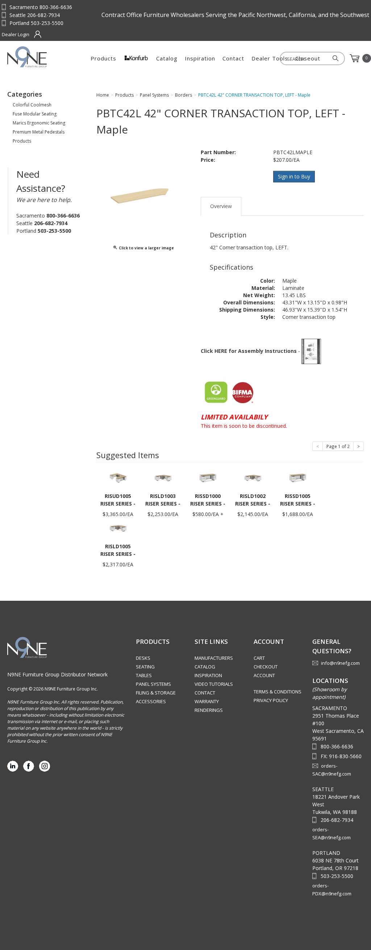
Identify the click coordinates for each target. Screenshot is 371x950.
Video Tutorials (214, 684)
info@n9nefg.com (340, 663)
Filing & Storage (156, 692)
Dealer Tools (269, 58)
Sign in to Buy (294, 176)
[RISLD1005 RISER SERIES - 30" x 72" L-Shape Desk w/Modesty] (118, 527)
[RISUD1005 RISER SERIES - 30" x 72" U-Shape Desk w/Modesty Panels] (118, 477)
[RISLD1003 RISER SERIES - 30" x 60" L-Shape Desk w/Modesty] (163, 477)
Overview (221, 206)
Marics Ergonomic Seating (39, 123)
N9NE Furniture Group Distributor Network (57, 674)
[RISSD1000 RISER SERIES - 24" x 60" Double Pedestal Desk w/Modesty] (207, 477)
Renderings (209, 710)
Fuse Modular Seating (35, 114)
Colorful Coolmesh (32, 105)
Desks (143, 658)
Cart (259, 658)
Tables (144, 675)
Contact (233, 58)
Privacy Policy (271, 700)
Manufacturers (214, 658)
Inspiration (200, 58)
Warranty (207, 701)
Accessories (151, 701)
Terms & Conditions (277, 691)
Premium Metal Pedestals (38, 132)
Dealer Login (15, 34)
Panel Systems (153, 684)
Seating (145, 666)
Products (103, 58)
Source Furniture (43, 56)
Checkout (266, 666)
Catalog (167, 58)
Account (264, 675)
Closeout (307, 58)
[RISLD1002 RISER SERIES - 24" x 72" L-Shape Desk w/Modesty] (252, 477)
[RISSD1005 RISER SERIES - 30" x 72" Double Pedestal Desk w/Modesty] (297, 477)
